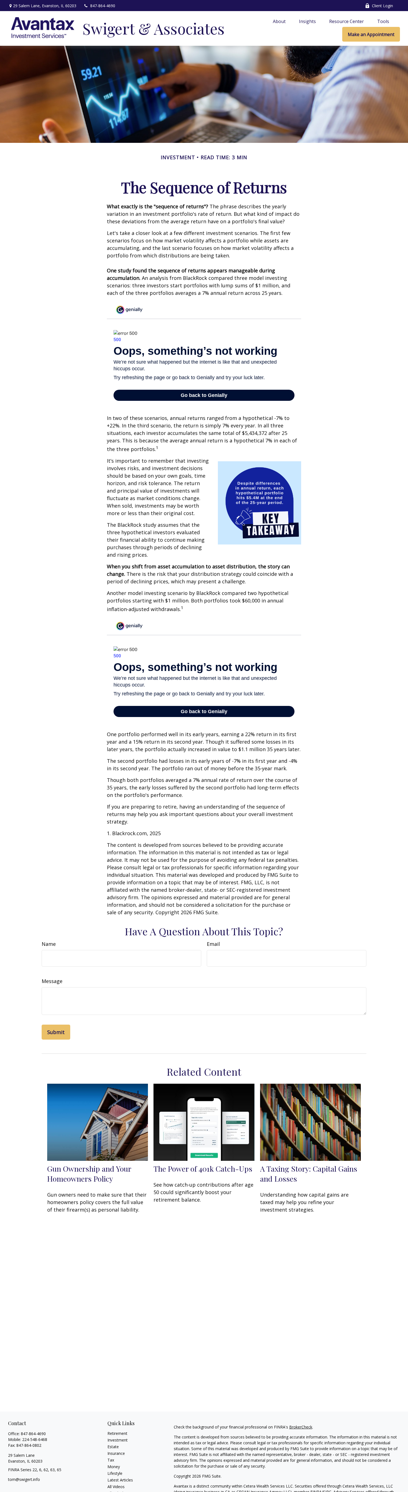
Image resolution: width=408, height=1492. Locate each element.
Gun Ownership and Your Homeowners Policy (89, 1174)
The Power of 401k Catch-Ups (202, 1169)
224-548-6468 (34, 1439)
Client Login (382, 5)
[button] (279, 21)
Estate (113, 1446)
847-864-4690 (102, 5)
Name (49, 944)
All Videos (116, 1486)
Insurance (116, 1453)
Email (213, 944)
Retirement (117, 1433)
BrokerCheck (300, 1427)
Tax (110, 1460)
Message (52, 981)
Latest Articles (120, 1480)
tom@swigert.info (24, 1479)
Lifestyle (114, 1473)
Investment (117, 1440)
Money (113, 1466)
